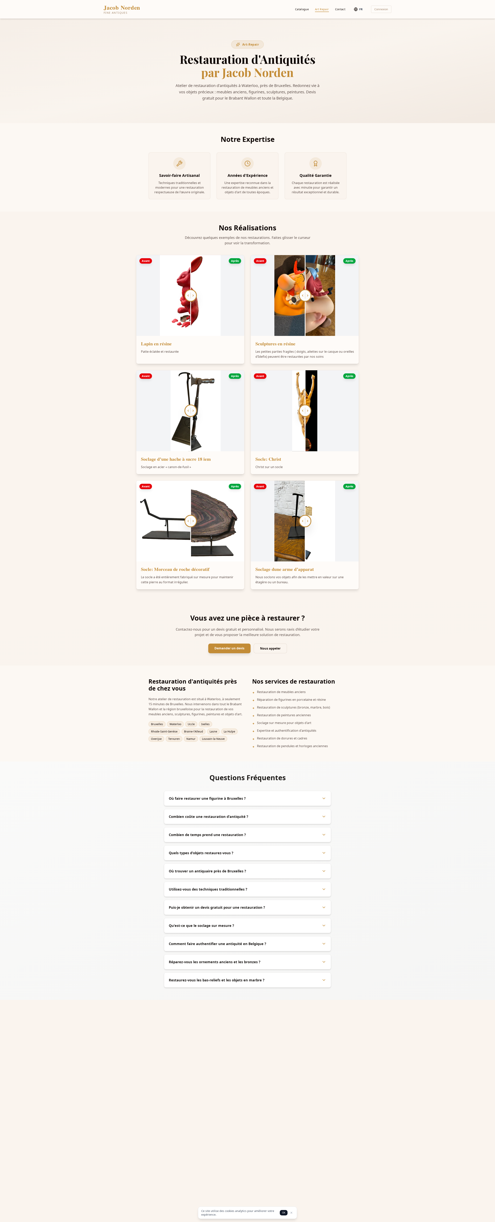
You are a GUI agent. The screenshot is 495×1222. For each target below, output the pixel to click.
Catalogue (302, 9)
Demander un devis (229, 648)
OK (283, 1212)
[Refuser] (291, 1212)
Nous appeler (270, 648)
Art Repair (322, 9)
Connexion (381, 9)
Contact (340, 9)
